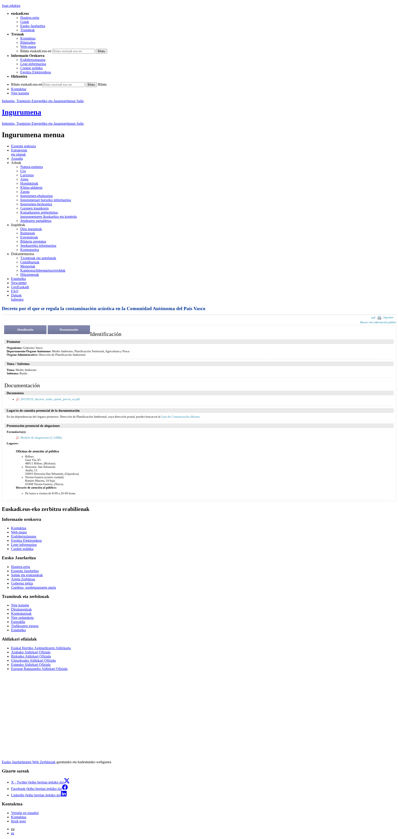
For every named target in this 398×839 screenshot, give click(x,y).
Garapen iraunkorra (34, 208)
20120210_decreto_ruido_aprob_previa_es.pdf (50, 399)
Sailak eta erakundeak (27, 575)
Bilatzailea (27, 42)
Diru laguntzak (31, 229)
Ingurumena (21, 112)
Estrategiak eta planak (19, 152)
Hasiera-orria (29, 18)
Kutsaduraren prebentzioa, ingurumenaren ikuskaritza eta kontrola (48, 214)
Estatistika (18, 279)
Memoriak (27, 266)
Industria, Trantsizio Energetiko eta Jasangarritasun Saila (43, 101)
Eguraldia (18, 622)
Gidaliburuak (29, 262)
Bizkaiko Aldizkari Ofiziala (31, 656)
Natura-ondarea (31, 167)
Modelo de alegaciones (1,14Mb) (41, 437)
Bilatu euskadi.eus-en (35, 51)
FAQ (14, 291)
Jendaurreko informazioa (38, 246)
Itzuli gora (18, 821)
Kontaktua (27, 38)
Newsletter (19, 283)
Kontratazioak (21, 613)
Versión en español (24, 813)
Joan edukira (11, 6)
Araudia (17, 158)
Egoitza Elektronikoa (35, 72)
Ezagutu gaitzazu (23, 146)
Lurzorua (27, 175)
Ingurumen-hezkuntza (36, 204)
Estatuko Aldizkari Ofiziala (30, 665)
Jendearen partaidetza (35, 221)
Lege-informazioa (33, 64)
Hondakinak (29, 183)
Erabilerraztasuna (32, 60)
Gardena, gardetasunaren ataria (33, 587)
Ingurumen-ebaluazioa (36, 196)
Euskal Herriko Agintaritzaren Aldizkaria (41, 648)
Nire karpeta (20, 93)
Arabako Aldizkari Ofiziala (30, 652)
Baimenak (27, 233)
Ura (23, 171)
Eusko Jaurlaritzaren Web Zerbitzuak (29, 762)
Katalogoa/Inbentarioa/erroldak (42, 270)
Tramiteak (27, 30)
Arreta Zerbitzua (23, 579)
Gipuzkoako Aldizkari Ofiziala (33, 660)
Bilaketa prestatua (33, 241)
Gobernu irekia (22, 583)
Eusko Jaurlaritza (32, 26)
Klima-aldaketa (31, 187)
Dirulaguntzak (21, 609)
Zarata (24, 192)
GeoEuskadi (20, 287)
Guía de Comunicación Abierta (180, 416)
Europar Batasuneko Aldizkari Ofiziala (39, 669)
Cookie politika (31, 68)
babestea (17, 297)
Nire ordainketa (22, 618)
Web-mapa (28, 47)
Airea (24, 179)
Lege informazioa (24, 545)
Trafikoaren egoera (24, 626)
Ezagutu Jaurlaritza (25, 571)
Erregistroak (29, 237)
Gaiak (24, 22)
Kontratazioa (29, 250)
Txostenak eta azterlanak (38, 258)
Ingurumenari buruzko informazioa (45, 200)
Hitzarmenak (29, 275)
